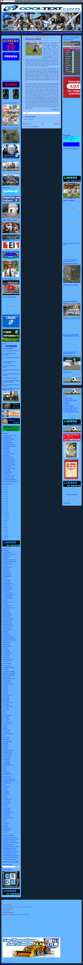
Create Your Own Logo (28, 12)
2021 (5, 494)
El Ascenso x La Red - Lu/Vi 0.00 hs (11, 842)
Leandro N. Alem (7, 730)
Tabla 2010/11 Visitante (8, 442)
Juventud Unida (7, 810)
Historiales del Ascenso (8, 587)
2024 (5, 489)
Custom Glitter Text (67, 503)
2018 (5, 499)
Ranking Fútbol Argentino (9, 618)
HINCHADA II (67, 402)
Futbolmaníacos (7, 581)
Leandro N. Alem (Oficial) (9, 733)
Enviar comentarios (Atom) (33, 126)
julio (4, 522)
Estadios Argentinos (8, 576)
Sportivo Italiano (7, 759)
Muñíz (5, 821)
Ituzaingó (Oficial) (7, 808)
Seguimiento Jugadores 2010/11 (10, 435)
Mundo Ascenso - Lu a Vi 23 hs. (10, 848)
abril (4, 527)
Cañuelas (5, 788)
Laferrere (5, 724)
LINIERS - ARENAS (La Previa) (71, 409)
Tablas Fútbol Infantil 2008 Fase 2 (10, 481)
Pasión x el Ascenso (8, 614)
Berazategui (6, 669)
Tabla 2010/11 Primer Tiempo (9, 444)
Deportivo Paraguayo (8, 799)
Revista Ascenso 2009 (8, 624)
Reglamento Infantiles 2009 (9, 462)
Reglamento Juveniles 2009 (9, 459)
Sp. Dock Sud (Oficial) (8, 753)
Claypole (5, 795)
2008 (5, 538)
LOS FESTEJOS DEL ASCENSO (69, 259)
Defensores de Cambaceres (9, 671)
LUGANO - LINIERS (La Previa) (71, 407)
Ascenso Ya (6, 557)
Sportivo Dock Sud (7, 755)
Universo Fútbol (7, 657)
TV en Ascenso (7, 655)
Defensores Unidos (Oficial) (9, 678)
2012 (5, 510)
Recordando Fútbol (7, 622)
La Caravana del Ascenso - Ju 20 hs (11, 846)
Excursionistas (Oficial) (8, 702)
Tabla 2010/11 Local (8, 440)
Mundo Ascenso (7, 609)
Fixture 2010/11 (7, 448)
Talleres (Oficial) (7, 772)
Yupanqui (5, 832)
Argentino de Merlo (7, 665)
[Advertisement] (10, 70)
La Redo (5, 600)
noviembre (5, 515)
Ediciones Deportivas (8, 567)
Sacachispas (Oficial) (8, 741)
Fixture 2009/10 (7, 451)
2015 (5, 505)
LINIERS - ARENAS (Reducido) (71, 400)
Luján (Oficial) (6, 737)
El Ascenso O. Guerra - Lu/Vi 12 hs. (11, 838)
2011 (5, 512)
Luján (5, 735)
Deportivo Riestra (7, 801)
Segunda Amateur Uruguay (9, 636)
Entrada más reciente (27, 123)
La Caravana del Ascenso (9, 594)
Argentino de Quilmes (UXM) (9, 780)
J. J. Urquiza (6, 717)
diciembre (5, 513)
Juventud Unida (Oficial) (8, 812)
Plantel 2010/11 (7, 449)
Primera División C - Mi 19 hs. (9, 853)
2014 (5, 506)
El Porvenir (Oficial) (7, 695)
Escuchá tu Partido (7, 574)
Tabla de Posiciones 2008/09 (9, 464)
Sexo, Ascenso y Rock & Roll (9, 640)
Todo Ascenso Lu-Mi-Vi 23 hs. (9, 859)
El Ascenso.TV (6, 570)
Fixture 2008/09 (7, 470)
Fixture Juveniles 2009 (8, 457)
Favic (78, 243)
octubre (5, 517)
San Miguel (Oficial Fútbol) (9, 750)
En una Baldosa (7, 572)
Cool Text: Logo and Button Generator (14, 12)
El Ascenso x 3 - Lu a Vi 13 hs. (10, 840)
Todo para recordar (7, 653)
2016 (5, 503)
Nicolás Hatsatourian (67, 261)
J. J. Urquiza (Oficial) (8, 722)
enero (4, 532)
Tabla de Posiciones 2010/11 (9, 438)
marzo (4, 529)
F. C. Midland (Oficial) (8, 706)
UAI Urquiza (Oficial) (8, 774)
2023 (5, 491)
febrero (5, 531)
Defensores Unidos (7, 676)
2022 (5, 492)
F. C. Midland (6, 704)
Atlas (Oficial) (6, 786)
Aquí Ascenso (6, 550)
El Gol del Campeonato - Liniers (69, 351)
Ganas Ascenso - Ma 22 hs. (9, 844)
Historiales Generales (8, 471)
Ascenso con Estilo (7, 552)
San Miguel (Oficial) (7, 752)
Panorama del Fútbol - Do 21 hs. (10, 849)
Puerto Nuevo (6, 823)
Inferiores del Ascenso (8, 592)
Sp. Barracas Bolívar (8, 828)
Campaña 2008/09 (7, 466)
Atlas (5, 784)
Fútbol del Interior (7, 579)
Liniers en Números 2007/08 (9, 475)
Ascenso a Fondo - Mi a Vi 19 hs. (10, 837)
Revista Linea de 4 (7, 627)
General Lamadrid (7, 715)
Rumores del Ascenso (8, 629)
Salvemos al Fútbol (7, 635)
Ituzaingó (5, 804)
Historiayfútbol (6, 590)
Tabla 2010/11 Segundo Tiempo (10, 446)
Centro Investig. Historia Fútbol (10, 559)
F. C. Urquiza (6, 707)
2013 (5, 508)
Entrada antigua (57, 123)
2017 (5, 501)
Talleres (5, 766)
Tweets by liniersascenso (68, 39)
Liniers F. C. (6, 603)
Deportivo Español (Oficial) (9, 684)
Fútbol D (5, 578)
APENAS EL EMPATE (33, 39)
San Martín (6, 824)
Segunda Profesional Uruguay (9, 638)
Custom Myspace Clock (72, 494)
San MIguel (6, 748)
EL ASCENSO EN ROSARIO (69, 243)
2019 (5, 498)
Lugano (5, 819)
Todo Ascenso (6, 649)
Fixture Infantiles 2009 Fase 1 (9, 460)
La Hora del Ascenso (8, 596)
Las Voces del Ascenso (8, 602)
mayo (4, 525)
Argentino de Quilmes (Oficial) (9, 778)
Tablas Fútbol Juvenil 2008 (9, 477)
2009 (5, 536)
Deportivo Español (7, 680)
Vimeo (64, 244)
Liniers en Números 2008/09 (9, 468)
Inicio (43, 123)
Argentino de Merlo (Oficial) (9, 667)
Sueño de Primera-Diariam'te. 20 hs (11, 857)
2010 (5, 534)
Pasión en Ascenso (7, 613)
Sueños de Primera (7, 646)
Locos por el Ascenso (8, 605)
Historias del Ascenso (8, 589)
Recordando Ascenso (8, 620)
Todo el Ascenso (7, 651)
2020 (5, 496)
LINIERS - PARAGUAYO (69, 405)
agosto (4, 520)
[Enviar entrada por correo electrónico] (26, 112)
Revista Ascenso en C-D (8, 625)
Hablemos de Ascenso (8, 583)
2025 (5, 487)
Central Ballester (7, 791)
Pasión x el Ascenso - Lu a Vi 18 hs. (11, 851)
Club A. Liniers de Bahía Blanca (10, 561)
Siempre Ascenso (7, 642)
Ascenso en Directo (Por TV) (9, 554)
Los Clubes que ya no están (9, 607)
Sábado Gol (6, 633)
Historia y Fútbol (7, 585)
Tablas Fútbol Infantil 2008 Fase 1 (10, 479)
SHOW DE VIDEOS (68, 398)
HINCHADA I (67, 404)
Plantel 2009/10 (7, 455)
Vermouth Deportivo (8, 660)
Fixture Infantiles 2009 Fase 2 (9, 453)
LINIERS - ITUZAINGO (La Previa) (71, 411)
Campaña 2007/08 (7, 473)
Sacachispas (6, 739)
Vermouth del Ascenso (8, 659)
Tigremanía (6, 647)
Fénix (5, 711)
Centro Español (7, 793)
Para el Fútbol (6, 611)
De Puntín (6, 565)
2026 (5, 485)
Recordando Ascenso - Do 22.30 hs (11, 855)
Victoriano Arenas (7, 830)
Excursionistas (7, 696)
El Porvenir (6, 685)
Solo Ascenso (6, 644)
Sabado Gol (6, 631)
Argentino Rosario (7, 782)
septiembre (5, 518)
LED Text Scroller (72, 417)
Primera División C (7, 616)
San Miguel (6, 742)
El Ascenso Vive (7, 568)
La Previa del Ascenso (8, 598)
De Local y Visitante (8, 563)
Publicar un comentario (28, 119)
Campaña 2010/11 (7, 437)
